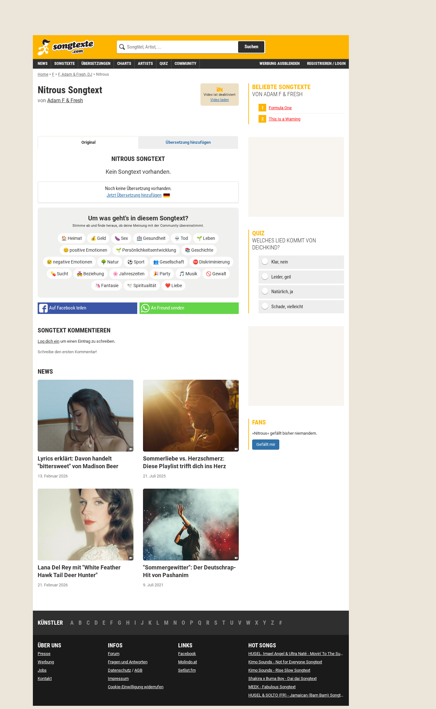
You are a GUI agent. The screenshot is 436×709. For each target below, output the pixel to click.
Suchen (251, 47)
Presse (44, 653)
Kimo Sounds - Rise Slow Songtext (279, 670)
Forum (113, 653)
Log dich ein (48, 341)
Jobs (42, 670)
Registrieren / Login (326, 63)
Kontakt (45, 678)
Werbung (46, 661)
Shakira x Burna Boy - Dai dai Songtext (282, 678)
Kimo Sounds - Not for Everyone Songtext (285, 661)
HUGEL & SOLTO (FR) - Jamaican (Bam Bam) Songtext (297, 695)
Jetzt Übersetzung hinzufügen (134, 195)
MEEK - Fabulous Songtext (272, 686)
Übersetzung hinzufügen (188, 142)
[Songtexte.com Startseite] (68, 47)
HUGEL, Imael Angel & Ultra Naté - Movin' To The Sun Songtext (303, 653)
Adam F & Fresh (65, 100)
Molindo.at (187, 661)
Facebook (187, 653)
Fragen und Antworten (127, 661)
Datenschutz (119, 670)
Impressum (118, 678)
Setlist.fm (187, 670)
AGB (138, 670)
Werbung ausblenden (279, 63)
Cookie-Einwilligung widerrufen (135, 686)
